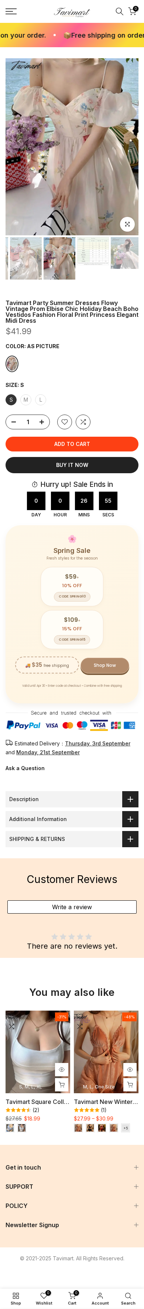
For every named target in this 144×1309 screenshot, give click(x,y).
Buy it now (72, 465)
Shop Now (105, 665)
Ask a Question (25, 768)
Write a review (72, 907)
